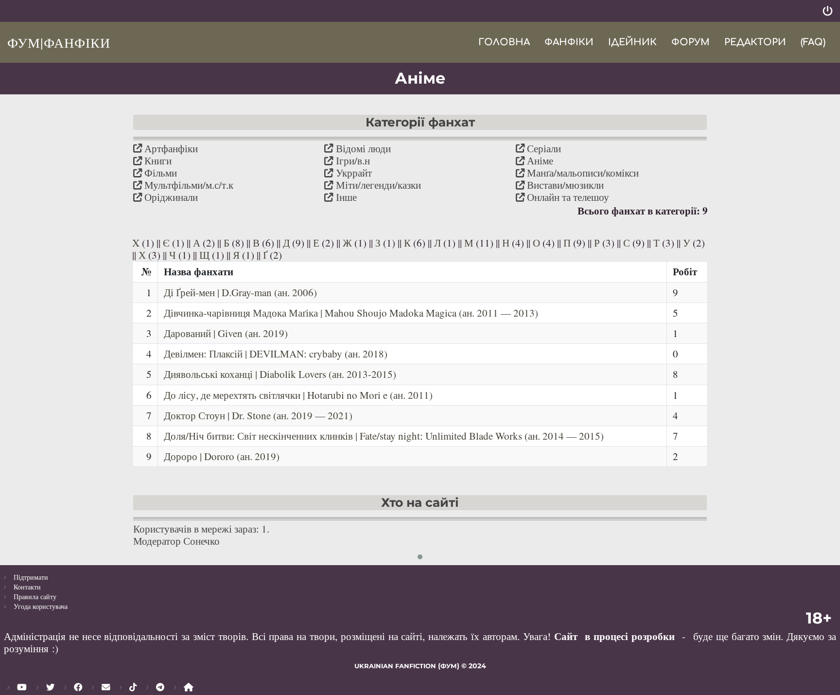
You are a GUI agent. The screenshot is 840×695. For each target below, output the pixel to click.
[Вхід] (827, 11)
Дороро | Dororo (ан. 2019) (222, 456)
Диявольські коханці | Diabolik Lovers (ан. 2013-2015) (280, 374)
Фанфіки (569, 42)
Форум (690, 42)
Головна (504, 42)
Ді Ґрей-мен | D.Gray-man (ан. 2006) (240, 292)
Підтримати (31, 577)
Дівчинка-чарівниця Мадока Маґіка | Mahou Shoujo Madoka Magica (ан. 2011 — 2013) (351, 313)
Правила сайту (35, 596)
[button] (420, 557)
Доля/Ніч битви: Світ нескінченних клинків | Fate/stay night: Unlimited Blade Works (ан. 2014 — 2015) (384, 436)
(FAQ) (813, 42)
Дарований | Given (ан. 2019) (226, 333)
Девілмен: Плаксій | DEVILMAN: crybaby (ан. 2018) (275, 353)
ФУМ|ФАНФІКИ (58, 42)
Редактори (755, 42)
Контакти (27, 586)
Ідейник (632, 42)
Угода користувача (41, 606)
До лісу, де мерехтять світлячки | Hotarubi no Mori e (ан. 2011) (298, 395)
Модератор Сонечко (176, 541)
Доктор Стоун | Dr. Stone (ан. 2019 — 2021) (258, 415)
